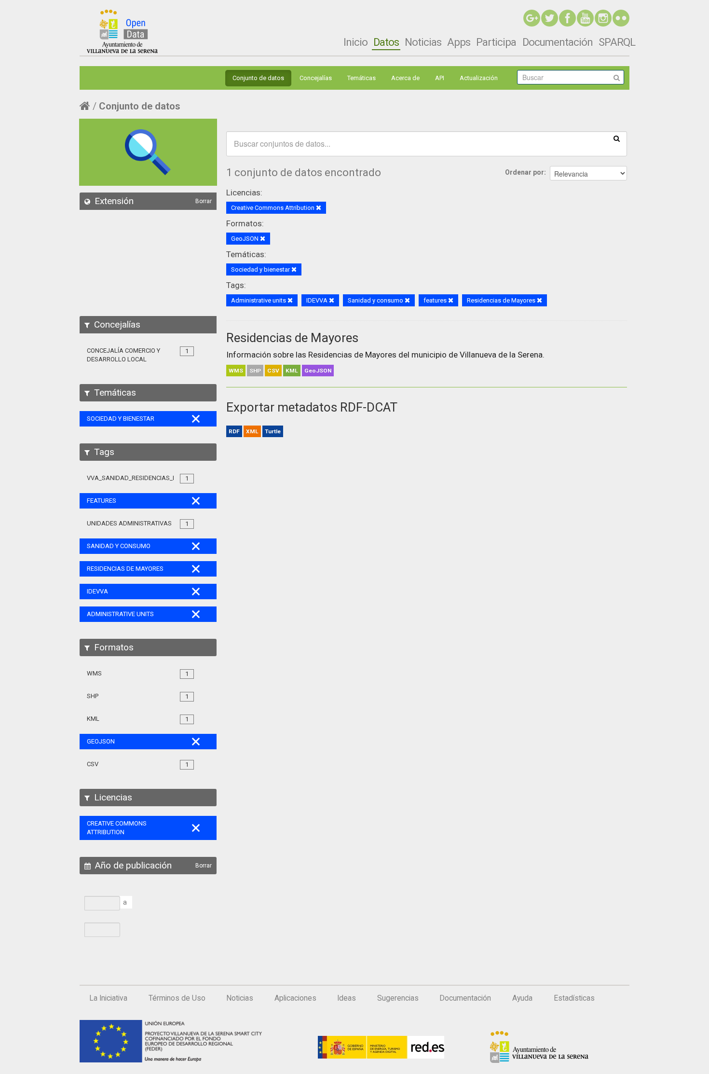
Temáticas (361, 78)
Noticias (423, 42)
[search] (617, 138)
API (439, 78)
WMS (236, 370)
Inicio (355, 42)
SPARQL (617, 42)
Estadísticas (574, 998)
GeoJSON (317, 370)
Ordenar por (524, 172)
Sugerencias (398, 998)
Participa (496, 42)
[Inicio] (122, 31)
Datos (386, 42)
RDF (234, 431)
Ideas (346, 998)
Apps (458, 42)
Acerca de (405, 78)
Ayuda (522, 998)
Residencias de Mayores (292, 337)
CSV (273, 370)
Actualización (479, 78)
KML (292, 370)
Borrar (203, 201)
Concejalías (316, 78)
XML (252, 431)
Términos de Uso (177, 998)
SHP (255, 370)
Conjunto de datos (258, 78)
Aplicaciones (295, 998)
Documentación (557, 42)
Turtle (273, 431)
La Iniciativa (108, 998)
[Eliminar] (318, 208)
